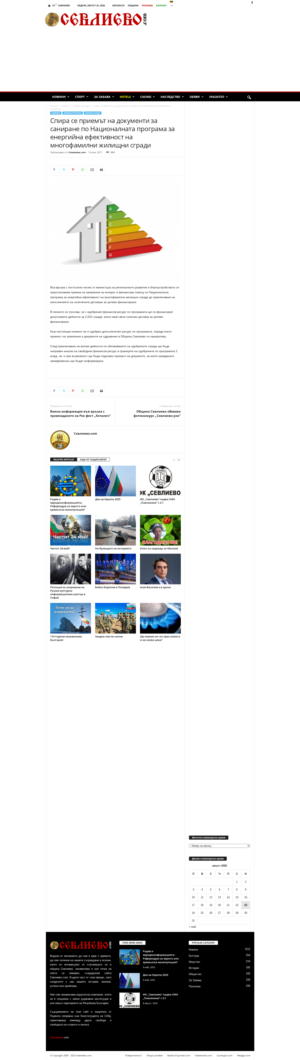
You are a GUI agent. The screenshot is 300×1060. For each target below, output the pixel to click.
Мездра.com (243, 1055)
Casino (145, 97)
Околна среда (92, 113)
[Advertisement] (207, 19)
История (194, 968)
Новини (59, 97)
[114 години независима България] (70, 618)
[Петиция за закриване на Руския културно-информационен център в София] (70, 569)
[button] (248, 97)
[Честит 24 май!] (70, 530)
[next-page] (179, 459)
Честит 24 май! (60, 548)
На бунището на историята (113, 548)
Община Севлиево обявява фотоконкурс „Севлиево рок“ (157, 413)
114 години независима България (66, 638)
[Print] (101, 169)
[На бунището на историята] (115, 530)
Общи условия (155, 1055)
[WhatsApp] (82, 169)
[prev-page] (174, 459)
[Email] (92, 169)
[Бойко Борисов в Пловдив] (115, 569)
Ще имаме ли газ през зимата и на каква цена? (160, 638)
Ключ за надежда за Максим (159, 548)
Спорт (80, 97)
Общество (195, 974)
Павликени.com (203, 1055)
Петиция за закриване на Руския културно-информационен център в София (67, 592)
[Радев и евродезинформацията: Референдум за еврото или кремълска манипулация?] (70, 481)
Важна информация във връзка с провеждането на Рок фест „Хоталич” (80, 413)
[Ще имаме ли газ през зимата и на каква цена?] (160, 618)
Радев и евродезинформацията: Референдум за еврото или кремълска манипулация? (68, 504)
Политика (194, 986)
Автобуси (118, 5)
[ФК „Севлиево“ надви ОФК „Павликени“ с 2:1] (160, 481)
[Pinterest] (73, 169)
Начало (54, 105)
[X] (64, 169)
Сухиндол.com (224, 1055)
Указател (216, 97)
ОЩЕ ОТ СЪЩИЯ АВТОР (93, 459)
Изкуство (194, 961)
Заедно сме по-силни (109, 636)
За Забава (102, 97)
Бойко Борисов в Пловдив (112, 587)
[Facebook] (252, 3)
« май (192, 926)
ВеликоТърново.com (178, 1055)
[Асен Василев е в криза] (160, 569)
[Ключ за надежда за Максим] (160, 530)
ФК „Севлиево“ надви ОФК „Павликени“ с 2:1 (157, 500)
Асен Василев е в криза (155, 587)
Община (133, 5)
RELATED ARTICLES (63, 459)
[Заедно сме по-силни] (115, 618)
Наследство (170, 97)
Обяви (195, 97)
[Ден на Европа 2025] (115, 481)
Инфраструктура (81, 105)
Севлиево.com (77, 152)
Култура (194, 955)
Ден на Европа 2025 (107, 499)
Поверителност (133, 1055)
